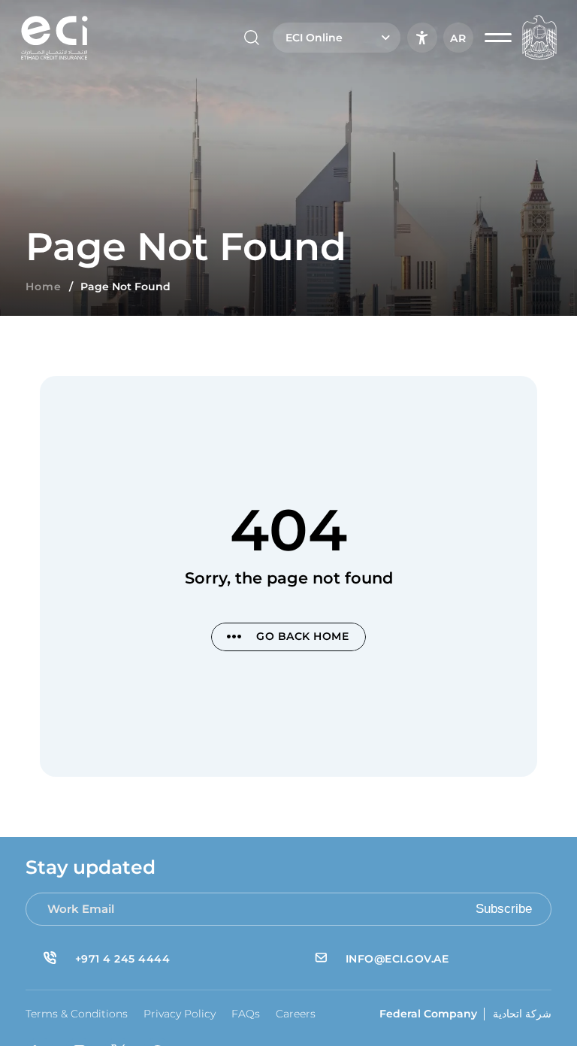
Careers (296, 1014)
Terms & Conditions (77, 1014)
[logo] (54, 37)
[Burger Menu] (498, 37)
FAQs (245, 1014)
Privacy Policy (179, 1014)
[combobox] (336, 38)
